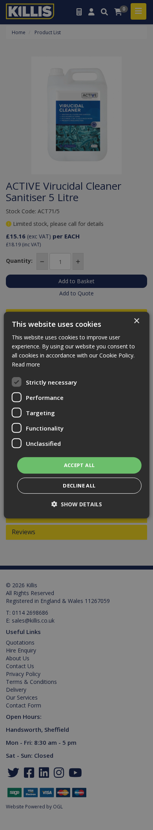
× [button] (136, 321)
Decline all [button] (79, 485)
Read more (26, 364)
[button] (76, 504)
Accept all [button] (79, 465)
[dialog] (76, 414)
